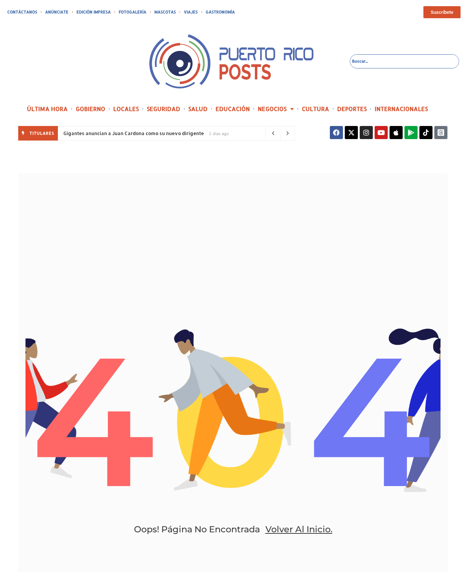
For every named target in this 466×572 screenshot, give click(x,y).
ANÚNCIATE (56, 12)
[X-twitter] (351, 132)
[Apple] (396, 132)
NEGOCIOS (272, 109)
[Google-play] (411, 132)
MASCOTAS (165, 12)
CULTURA (315, 109)
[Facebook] (336, 132)
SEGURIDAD (163, 109)
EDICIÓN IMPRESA (93, 12)
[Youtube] (381, 132)
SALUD (198, 109)
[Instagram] (366, 132)
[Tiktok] (426, 132)
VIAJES (191, 12)
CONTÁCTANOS (22, 12)
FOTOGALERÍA (132, 12)
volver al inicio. (298, 529)
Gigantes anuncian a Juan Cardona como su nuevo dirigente (133, 133)
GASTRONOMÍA (220, 12)
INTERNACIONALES (401, 109)
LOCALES (126, 109)
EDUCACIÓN (233, 109)
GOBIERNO (90, 109)
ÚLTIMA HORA (47, 109)
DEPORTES (352, 109)
